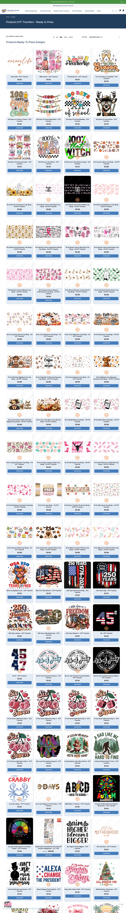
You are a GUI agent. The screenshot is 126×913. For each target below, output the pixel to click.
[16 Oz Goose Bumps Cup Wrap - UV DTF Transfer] (77, 361)
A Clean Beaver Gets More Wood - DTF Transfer (77, 762)
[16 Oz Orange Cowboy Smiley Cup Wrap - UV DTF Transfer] (48, 447)
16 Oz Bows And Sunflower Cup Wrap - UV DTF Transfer (19, 248)
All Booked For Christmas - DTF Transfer (106, 890)
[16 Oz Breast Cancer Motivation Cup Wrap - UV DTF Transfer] (106, 231)
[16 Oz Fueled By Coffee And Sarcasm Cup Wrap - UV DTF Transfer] (48, 361)
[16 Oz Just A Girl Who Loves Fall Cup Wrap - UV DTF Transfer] (48, 404)
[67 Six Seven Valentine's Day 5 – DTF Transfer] (19, 745)
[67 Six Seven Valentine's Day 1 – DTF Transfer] (19, 703)
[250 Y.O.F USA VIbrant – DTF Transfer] (48, 575)
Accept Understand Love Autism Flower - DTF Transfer (19, 847)
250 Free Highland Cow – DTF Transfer (19, 590)
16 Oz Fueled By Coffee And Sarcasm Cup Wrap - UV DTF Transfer (48, 378)
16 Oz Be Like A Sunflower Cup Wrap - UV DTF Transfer (19, 205)
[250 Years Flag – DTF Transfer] (106, 575)
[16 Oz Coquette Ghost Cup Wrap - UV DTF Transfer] (19, 319)
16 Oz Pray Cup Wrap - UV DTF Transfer (48, 506)
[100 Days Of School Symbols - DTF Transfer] (19, 146)
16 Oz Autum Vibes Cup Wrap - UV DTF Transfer (106, 163)
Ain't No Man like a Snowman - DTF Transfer (19, 890)
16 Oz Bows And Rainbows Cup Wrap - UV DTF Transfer (106, 205)
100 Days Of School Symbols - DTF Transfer (19, 163)
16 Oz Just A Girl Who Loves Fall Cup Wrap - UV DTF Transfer (48, 421)
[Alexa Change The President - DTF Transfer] (48, 873)
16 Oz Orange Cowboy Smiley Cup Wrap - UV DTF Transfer (48, 463)
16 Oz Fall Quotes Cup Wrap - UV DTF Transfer (106, 335)
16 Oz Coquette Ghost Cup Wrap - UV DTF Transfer (19, 335)
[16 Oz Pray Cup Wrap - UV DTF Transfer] (48, 489)
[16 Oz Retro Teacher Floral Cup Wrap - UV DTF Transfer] (77, 489)
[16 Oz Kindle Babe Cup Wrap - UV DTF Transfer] (77, 404)
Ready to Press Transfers (61, 11)
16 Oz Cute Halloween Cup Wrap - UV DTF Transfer (77, 335)
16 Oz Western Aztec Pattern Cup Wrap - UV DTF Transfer (77, 549)
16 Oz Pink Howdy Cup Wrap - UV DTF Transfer (77, 463)
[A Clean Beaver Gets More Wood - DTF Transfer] (77, 745)
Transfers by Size (45, 11)
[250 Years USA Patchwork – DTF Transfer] (48, 617)
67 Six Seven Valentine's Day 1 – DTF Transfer (19, 719)
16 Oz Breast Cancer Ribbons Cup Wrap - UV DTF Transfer (19, 291)
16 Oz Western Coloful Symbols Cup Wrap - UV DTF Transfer (106, 549)
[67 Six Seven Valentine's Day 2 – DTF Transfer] (48, 703)
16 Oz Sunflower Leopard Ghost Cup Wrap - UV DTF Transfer (48, 549)
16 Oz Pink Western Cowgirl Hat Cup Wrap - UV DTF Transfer (106, 463)
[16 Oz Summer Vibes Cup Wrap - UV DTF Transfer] (19, 532)
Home (7, 17)
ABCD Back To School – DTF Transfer (77, 804)
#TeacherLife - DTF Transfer (77, 77)
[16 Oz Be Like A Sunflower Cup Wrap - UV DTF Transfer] (19, 189)
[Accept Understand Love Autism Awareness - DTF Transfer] (106, 788)
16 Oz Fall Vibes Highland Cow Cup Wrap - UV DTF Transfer (19, 378)
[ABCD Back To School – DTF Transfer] (77, 788)
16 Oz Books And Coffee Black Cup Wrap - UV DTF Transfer (48, 205)
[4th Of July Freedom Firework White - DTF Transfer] (106, 660)
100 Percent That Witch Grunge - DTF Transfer (77, 163)
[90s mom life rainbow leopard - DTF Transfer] (48, 745)
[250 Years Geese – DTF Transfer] (19, 617)
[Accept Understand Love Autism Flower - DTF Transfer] (19, 831)
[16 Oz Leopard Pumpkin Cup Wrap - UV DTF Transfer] (19, 447)
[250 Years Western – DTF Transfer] (77, 617)
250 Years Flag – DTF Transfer (106, 590)
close (4, 1)
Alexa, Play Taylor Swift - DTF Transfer (77, 889)
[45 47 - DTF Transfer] (19, 660)
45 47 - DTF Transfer (19, 676)
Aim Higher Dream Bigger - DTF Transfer (77, 847)
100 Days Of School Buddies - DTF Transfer (77, 120)
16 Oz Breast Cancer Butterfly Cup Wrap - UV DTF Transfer (77, 248)
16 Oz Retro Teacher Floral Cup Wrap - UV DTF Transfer (77, 506)
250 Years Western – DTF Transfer (77, 633)
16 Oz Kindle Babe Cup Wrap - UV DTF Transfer (77, 421)
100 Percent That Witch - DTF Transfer (48, 163)
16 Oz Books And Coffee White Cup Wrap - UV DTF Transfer (77, 205)
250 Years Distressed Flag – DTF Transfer (77, 591)
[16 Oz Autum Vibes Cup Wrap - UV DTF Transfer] (106, 146)
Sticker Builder (89, 11)
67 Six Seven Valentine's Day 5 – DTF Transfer (19, 762)
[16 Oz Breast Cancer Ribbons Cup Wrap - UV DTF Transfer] (19, 274)
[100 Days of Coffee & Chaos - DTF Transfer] (19, 103)
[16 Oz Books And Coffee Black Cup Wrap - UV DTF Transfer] (48, 189)
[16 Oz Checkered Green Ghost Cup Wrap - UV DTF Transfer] (106, 274)
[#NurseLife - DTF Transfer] (48, 61)
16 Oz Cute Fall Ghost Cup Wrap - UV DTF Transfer (48, 335)
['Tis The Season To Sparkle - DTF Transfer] (106, 61)
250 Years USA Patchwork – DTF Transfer (48, 634)
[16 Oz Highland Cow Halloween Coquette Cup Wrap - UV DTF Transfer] (106, 361)
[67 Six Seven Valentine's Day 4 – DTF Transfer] (106, 703)
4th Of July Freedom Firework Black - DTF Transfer (77, 677)
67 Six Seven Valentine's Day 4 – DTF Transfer (106, 719)
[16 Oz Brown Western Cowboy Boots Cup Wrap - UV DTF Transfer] (77, 274)
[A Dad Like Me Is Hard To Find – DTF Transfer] (106, 745)
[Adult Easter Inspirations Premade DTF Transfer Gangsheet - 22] (48, 842)
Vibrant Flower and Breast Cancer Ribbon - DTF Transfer (26, 904)
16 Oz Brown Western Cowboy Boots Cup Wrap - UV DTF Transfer (77, 291)
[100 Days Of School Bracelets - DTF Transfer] (48, 103)
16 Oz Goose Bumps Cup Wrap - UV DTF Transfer (77, 378)
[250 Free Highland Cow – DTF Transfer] (19, 575)
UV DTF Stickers (77, 11)
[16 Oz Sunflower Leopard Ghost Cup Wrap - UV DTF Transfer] (48, 532)
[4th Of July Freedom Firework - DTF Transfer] (48, 660)
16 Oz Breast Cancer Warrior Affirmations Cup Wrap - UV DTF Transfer (48, 292)
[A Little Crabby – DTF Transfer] (19, 788)
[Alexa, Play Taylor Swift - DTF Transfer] (77, 873)
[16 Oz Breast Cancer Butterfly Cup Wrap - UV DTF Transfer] (77, 231)
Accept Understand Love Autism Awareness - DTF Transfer (106, 805)
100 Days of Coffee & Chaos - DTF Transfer (19, 120)
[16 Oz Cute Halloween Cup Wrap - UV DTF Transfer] (77, 319)
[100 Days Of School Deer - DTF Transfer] (106, 103)
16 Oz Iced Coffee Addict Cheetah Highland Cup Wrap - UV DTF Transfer (19, 421)
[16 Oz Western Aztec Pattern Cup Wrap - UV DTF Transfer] (77, 532)
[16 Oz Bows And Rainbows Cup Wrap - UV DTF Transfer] (106, 189)
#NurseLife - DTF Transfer (48, 77)
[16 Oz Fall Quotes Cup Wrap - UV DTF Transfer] (106, 319)
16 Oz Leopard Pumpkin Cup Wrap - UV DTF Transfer (19, 463)
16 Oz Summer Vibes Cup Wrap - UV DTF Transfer (19, 549)
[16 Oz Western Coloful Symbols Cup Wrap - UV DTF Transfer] (106, 532)
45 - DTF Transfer (106, 633)
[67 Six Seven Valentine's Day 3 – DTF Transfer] (77, 703)
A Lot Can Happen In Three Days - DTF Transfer (48, 805)
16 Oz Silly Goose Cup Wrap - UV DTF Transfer (106, 506)
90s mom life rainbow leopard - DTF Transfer (48, 762)
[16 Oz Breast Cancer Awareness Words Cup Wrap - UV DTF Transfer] (48, 231)
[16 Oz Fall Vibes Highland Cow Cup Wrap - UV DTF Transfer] (19, 361)
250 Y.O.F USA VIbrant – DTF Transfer (48, 590)
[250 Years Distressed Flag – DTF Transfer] (77, 575)
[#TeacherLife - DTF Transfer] (77, 61)
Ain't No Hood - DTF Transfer (106, 847)
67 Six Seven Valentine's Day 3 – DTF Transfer (77, 719)
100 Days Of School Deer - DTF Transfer (106, 120)
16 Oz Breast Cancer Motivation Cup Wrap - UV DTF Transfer (106, 248)
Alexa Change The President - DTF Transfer (48, 890)
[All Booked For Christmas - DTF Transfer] (106, 873)
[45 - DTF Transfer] (106, 617)
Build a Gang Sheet (31, 11)
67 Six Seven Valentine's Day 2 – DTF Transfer (48, 719)
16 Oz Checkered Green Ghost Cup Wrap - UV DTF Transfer (106, 291)
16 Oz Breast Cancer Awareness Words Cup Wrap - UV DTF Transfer (48, 248)
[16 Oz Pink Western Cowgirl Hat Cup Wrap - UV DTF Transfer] (106, 447)
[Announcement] (63, 2)
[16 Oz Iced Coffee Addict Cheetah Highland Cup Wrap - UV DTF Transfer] (19, 404)
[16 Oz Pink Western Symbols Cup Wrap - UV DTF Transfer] (19, 489)
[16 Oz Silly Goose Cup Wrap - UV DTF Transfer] (106, 489)
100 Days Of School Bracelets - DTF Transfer (48, 120)
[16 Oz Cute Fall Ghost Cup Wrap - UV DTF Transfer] (48, 319)
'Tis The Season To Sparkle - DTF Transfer (106, 77)
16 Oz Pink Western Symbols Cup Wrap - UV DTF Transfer (19, 506)
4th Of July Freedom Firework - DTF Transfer (48, 677)
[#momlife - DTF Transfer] (19, 61)
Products (13, 17)
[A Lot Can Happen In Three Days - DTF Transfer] (48, 788)
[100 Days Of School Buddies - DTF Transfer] (77, 103)
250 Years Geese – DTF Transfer (19, 633)
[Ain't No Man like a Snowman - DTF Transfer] (19, 873)
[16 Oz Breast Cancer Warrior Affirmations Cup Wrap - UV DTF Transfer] (48, 274)
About (99, 11)
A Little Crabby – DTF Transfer (19, 804)
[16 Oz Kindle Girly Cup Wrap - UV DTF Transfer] (106, 404)
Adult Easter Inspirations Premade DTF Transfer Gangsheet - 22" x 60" (48, 847)
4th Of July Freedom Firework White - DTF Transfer (106, 677)
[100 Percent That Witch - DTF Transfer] (48, 146)
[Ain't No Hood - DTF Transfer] (106, 831)
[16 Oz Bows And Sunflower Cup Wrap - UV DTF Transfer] (19, 231)
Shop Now (71, 1)
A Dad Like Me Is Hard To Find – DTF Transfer (106, 762)
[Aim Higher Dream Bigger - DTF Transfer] (77, 831)
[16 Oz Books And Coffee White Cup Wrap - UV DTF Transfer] (77, 189)
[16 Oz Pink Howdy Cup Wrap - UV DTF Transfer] (77, 447)
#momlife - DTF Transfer (19, 77)
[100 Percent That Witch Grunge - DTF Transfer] (77, 146)
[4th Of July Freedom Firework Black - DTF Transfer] (77, 660)
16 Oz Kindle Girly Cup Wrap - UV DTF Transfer (106, 421)
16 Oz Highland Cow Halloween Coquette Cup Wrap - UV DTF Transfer (106, 378)
